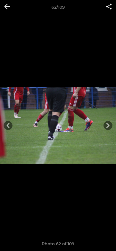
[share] (108, 7)
